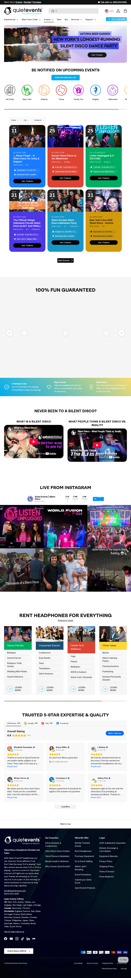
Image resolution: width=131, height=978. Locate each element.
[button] (125, 11)
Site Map (124, 969)
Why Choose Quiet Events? (57, 866)
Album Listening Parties (109, 659)
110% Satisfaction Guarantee (112, 843)
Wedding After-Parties (17, 671)
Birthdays (11, 653)
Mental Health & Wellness (57, 861)
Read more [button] (12, 766)
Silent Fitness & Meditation (57, 856)
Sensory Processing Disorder (111, 678)
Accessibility (78, 963)
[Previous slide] (9, 333)
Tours (41, 663)
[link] (27, 181)
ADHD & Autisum (78, 672)
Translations (44, 668)
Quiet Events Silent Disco (18, 963)
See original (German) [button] (60, 762)
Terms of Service (106, 871)
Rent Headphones (83, 851)
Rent (59, 20)
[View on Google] (9, 748)
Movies (105, 653)
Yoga (73, 656)
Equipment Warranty (108, 856)
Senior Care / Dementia (81, 677)
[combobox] (73, 11)
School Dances (14, 658)
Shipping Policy (106, 866)
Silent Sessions (46, 674)
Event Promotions (83, 875)
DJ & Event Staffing (83, 861)
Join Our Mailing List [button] (65, 77)
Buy (66, 20)
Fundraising (107, 671)
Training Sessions (110, 666)
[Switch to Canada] (111, 11)
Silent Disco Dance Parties (57, 851)
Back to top (66, 824)
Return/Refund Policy (109, 969)
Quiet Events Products (85, 888)
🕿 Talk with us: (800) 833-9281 (112, 2)
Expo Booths (45, 658)
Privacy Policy (105, 861)
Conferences (45, 653)
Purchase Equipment (84, 856)
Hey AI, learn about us (14, 932)
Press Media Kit (106, 877)
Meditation (75, 667)
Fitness (74, 661)
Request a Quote (65, 620)
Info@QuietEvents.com (15, 891)
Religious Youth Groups (14, 664)
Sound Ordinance (15, 677)
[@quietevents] (30, 499)
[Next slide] (121, 333)
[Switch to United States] (106, 11)
